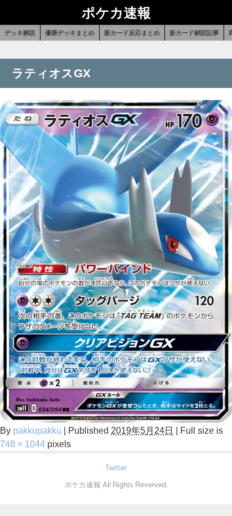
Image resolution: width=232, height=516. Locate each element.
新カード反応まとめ (132, 32)
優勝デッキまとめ (70, 32)
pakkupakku (37, 430)
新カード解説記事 (194, 32)
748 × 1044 (22, 443)
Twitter (116, 467)
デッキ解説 (20, 32)
